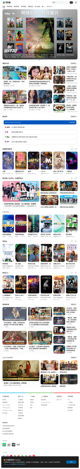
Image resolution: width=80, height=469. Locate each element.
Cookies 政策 (8, 464)
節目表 (4, 116)
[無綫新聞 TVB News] (4, 444)
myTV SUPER (7, 357)
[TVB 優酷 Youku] (26, 456)
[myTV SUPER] (9, 444)
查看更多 (73, 63)
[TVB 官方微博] (19, 456)
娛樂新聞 (5, 304)
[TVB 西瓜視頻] (33, 456)
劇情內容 (72, 51)
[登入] (76, 2)
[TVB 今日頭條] (30, 456)
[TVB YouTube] (11, 456)
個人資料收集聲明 (20, 464)
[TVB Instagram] (7, 456)
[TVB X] (15, 456)
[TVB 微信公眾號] (22, 456)
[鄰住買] (18, 444)
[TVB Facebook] (3, 456)
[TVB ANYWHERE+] (13, 444)
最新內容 (5, 63)
